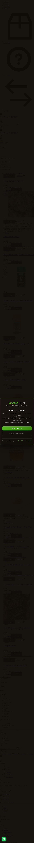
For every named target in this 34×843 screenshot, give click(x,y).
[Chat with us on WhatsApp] (4, 839)
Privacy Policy (28, 441)
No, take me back (17, 434)
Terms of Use (21, 441)
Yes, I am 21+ (17, 428)
